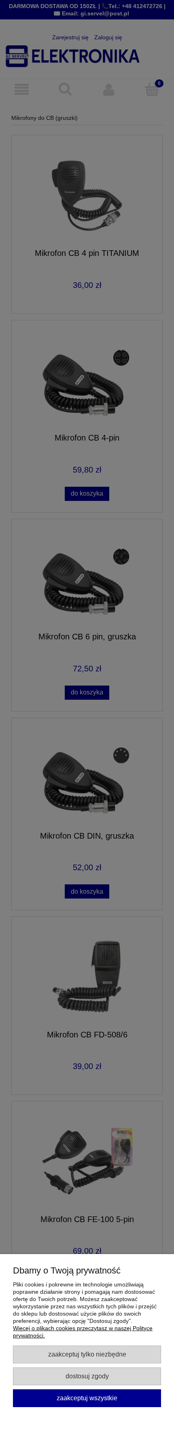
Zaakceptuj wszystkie (87, 1397)
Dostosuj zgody (87, 1376)
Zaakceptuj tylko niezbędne (87, 1354)
